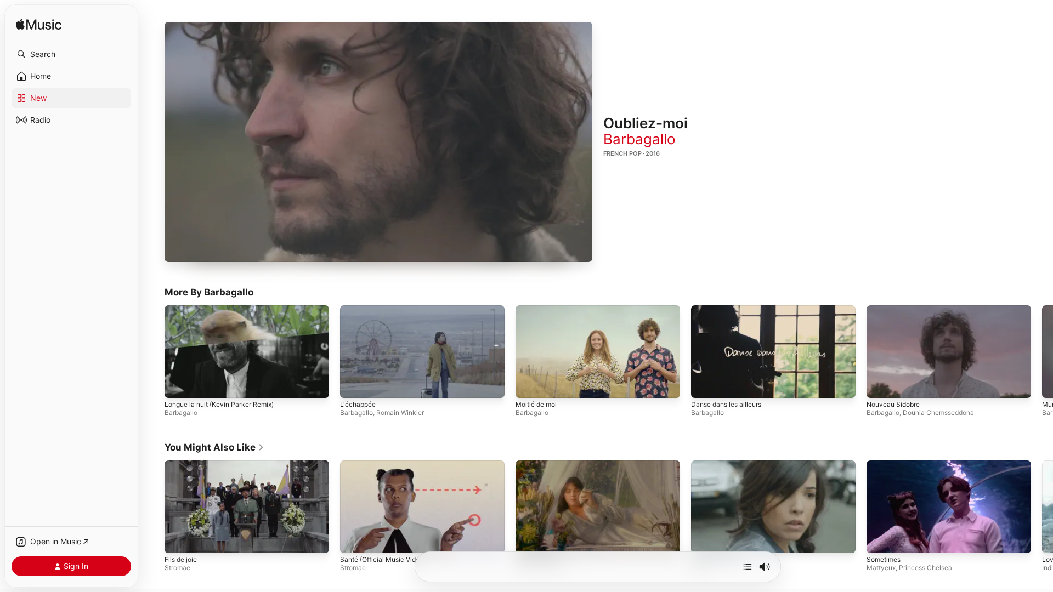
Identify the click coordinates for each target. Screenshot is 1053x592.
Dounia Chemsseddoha (938, 413)
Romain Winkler (400, 413)
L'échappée (358, 405)
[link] (214, 447)
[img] (38, 25)
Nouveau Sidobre (893, 405)
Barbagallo (639, 138)
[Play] (378, 142)
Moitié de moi (536, 405)
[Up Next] (747, 566)
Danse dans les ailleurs (726, 405)
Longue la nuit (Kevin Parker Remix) (219, 405)
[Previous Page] (153, 352)
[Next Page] (1042, 352)
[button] (71, 54)
